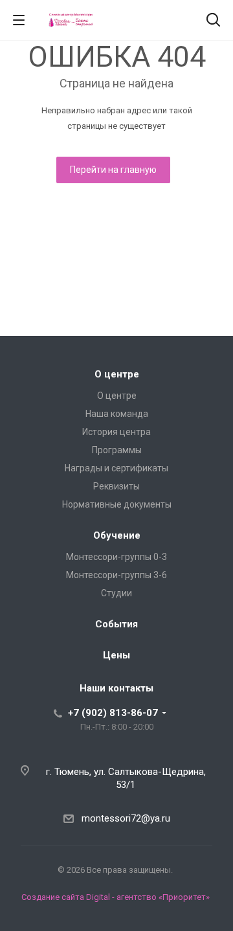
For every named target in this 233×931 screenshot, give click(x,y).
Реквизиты (116, 486)
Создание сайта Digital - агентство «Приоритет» (115, 897)
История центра (116, 432)
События (116, 624)
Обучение (116, 535)
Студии (116, 593)
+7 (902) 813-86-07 (113, 713)
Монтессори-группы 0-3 (116, 557)
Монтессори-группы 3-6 (116, 575)
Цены (116, 655)
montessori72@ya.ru (126, 818)
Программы (117, 450)
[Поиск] (213, 21)
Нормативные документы (117, 504)
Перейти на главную (113, 169)
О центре (116, 374)
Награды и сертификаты (116, 468)
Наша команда (116, 414)
